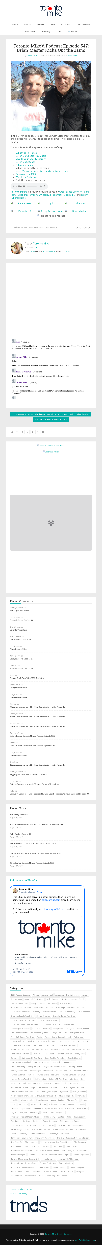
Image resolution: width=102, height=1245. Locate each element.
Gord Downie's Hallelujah (21, 1062)
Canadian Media (49, 1012)
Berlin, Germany (52, 999)
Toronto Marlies (48, 1159)
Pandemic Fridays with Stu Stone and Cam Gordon (54, 1108)
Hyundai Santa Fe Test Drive (73, 1075)
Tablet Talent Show (38, 1133)
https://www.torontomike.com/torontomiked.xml (42, 171)
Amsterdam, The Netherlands (67, 995)
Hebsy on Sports (34, 1066)
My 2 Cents (23, 1104)
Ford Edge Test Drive (80, 1041)
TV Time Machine (50, 1171)
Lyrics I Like (65, 1091)
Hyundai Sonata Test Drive (21, 1079)
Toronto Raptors (66, 1163)
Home (15, 24)
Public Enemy (49, 1117)
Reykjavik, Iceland (50, 1121)
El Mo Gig (46, 31)
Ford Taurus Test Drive (20, 1054)
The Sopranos (16, 1146)
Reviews (26, 1121)
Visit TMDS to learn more (85, 1240)
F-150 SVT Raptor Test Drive (22, 1037)
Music (13, 1104)
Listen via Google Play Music (31, 155)
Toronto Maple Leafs (81, 1154)
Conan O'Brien (68, 1024)
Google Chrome (74, 1058)
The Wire (46, 1146)
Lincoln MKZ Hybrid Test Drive (72, 1087)
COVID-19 (36, 1028)
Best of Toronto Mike (19, 1003)
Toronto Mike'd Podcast (48, 227)
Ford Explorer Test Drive (66, 1045)
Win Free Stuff (30, 1176)
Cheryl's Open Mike (18, 630)
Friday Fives (80, 1054)
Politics (44, 1112)
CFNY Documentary (67, 1012)
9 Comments (73, 55)
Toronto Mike (32, 55)
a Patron (67, 251)
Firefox (31, 1041)
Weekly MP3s (16, 1176)
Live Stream (30, 31)
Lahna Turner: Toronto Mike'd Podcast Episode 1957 (32, 736)
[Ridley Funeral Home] (51, 211)
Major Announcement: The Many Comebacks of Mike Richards (37, 707)
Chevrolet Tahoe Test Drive (64, 1016)
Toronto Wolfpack (76, 1167)
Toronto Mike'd (19, 191)
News (62, 1104)
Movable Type (72, 1100)
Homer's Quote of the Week (41, 1070)
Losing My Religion (49, 1091)
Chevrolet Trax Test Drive (48, 1020)
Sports (13, 1133)
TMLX (67, 1146)
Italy (82, 1079)
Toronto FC (33, 1154)
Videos (71, 1171)
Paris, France (82, 1108)
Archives (27, 24)
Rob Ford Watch (17, 1125)
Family (39, 1037)
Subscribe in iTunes (26, 152)
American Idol (47, 995)
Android (85, 995)
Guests (52, 24)
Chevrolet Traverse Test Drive (23, 1020)
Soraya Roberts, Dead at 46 (21, 620)
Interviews (74, 1079)
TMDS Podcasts (83, 24)
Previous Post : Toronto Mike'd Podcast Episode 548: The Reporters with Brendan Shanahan (51, 414)
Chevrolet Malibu (43, 1016)
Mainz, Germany (79, 1091)
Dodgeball (70, 1028)
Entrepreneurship (77, 1033)
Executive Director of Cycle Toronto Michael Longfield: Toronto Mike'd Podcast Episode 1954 (50, 794)
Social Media (81, 1129)
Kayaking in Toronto (52, 1083)
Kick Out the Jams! (21, 227)
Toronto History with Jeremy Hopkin (55, 1154)
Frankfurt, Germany (64, 1054)
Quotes (61, 1117)
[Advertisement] (51, 473)
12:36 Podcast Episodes (20, 995)
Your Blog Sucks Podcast (57, 1176)
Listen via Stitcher (25, 161)
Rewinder (36, 1121)
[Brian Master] (78, 211)
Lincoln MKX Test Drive (47, 1087)
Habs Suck (56, 1062)
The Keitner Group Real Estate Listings (55, 1142)
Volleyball (80, 1171)
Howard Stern (61, 1070)
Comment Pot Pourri (51, 1024)
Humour (31, 1075)
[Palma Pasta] (24, 203)
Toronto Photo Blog (48, 1163)
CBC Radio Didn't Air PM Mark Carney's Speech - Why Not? (35, 853)
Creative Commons (64, 1234)
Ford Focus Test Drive (60, 1049)
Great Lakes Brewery (70, 191)
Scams (51, 1125)
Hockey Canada (75, 1066)
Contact (59, 31)
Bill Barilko (52, 1003)
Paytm (13, 1112)
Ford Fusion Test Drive (81, 1049)
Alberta (36, 995)
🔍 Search (72, 31)
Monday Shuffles (57, 1100)
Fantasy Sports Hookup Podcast (58, 1037)
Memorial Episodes (67, 1096)
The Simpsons (80, 1142)
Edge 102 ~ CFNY (60, 1033)
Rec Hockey (15, 1121)
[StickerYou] (78, 203)
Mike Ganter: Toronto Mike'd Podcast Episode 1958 (32, 863)
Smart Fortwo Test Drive (63, 1129)
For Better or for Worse (46, 1041)
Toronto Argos (68, 1150)
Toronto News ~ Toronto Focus (24, 1163)
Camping (36, 1012)
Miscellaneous (42, 1100)
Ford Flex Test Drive (40, 1049)
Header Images (69, 1062)
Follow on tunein (24, 164)
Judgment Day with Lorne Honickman (26, 1083)
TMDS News (57, 1146)
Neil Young (53, 1104)
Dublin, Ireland (83, 1028)
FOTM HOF (66, 24)
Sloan (27, 1129)
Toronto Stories (43, 1167)
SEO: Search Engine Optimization (69, 1125)
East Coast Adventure (19, 1033)
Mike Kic (14, 1100)
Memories (81, 1096)
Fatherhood (78, 1037)
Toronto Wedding (59, 1167)
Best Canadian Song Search (73, 999)
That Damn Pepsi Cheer (44, 1138)
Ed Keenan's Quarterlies (40, 1033)
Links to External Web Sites (22, 1091)
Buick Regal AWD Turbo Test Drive (70, 1007)
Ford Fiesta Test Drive (20, 1049)
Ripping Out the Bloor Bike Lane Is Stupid (28, 774)
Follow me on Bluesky (24, 880)
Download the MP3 (26, 174)
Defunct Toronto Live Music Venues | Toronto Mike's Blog (34, 784)
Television (65, 1133)
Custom (46, 1028)
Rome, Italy (31, 1125)
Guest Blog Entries (41, 1062)
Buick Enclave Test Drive (21, 1007)
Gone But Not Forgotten (55, 1058)
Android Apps (16, 999)
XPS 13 (41, 1176)
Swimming (23, 1133)
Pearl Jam (23, 1112)
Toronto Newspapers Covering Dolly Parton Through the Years (37, 824)
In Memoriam (40, 1079)
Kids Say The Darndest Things (23, 1087)
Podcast (40, 24)
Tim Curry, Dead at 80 (19, 815)
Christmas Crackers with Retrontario (25, 1024)
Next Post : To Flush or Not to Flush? (50, 419)
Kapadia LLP (69, 194)
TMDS (32, 251)
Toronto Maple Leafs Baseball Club (25, 1159)
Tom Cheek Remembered (21, 1150)
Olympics (14, 1108)
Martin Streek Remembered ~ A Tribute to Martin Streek (33, 1096)
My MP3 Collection (38, 1104)
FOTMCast (49, 1054)
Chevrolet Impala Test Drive (22, 1016)
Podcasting (33, 227)
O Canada (81, 1104)
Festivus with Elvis (18, 1041)
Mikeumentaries (27, 1100)
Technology (53, 1133)
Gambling (15, 1058)
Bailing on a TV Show (19, 610)
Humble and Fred (18, 1075)
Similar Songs (16, 1129)
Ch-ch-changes (84, 1012)
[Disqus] (51, 301)
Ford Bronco (64, 1041)
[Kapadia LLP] (24, 211)
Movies (84, 1100)
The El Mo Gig (16, 1142)
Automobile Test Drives (34, 999)
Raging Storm (79, 1117)
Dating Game (57, 1028)
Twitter (62, 1171)
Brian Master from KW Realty (33, 194)
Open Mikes (26, 1108)
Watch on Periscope (26, 177)
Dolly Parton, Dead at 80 (20, 639)
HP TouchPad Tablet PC (79, 1070)
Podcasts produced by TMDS (21, 1189)
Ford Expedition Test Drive (43, 1045)
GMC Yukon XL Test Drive (31, 1058)
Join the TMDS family (18, 1193)
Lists (37, 1091)
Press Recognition (57, 1112)
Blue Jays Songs (65, 1003)
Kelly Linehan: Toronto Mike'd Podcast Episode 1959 (33, 843)
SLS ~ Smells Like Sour (41, 1129)
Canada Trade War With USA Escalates (27, 678)
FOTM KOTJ (37, 1054)
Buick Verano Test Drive (20, 1012)
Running (42, 1125)
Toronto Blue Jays (18, 1154)
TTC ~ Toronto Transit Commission (25, 1171)
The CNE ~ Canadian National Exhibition (73, 1138)
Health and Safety (18, 1066)
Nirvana (71, 1104)
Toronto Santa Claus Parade (22, 1167)
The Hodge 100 (31, 1142)
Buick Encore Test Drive (43, 1007)
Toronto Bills (82, 1150)
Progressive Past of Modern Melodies (26, 1117)
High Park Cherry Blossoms (55, 1066)
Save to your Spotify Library (31, 158)
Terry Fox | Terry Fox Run (21, 1138)
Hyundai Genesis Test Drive (48, 1075)
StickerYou (56, 194)
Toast (75, 1146)
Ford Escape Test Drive (20, 1045)
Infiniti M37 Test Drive (58, 1079)
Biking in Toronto (38, 1003)
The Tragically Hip (32, 1146)
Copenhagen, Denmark (20, 1028)
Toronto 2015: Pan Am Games (47, 1150)
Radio (69, 1117)
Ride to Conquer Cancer (69, 1121)
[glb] (51, 203)
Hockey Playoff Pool (19, 1070)
